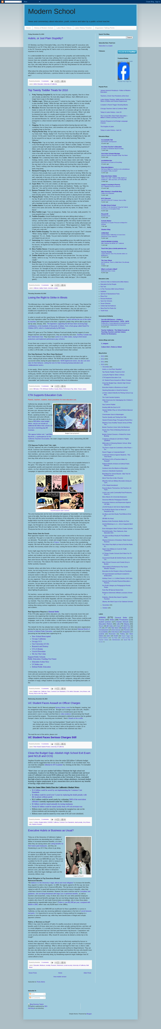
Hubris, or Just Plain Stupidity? (45, 38)
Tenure (80, 389)
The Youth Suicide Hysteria (111, 397)
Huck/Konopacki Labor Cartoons (60, 510)
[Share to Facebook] (62, 81)
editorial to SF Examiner (54, 765)
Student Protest (45, 746)
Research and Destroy (40, 646)
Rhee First (104, 296)
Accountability (103, 632)
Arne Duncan (116, 630)
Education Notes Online (109, 176)
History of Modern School (43, 28)
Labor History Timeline (83, 28)
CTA (41, 389)
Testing (122, 634)
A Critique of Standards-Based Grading (112, 148)
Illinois (61, 389)
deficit (35, 84)
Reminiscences (105, 215)
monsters (50, 288)
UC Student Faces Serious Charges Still (52, 737)
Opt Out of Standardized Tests (110, 294)
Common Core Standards (58, 691)
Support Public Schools (36, 657)
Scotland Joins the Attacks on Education (115, 468)
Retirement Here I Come (108, 271)
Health (116, 636)
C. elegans (104, 343)
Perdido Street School (108, 205)
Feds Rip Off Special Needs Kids (112, 590)
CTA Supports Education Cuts (45, 395)
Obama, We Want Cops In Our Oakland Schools (117, 601)
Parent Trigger (126, 636)
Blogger (89, 1014)
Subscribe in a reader (106, 46)
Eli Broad (45, 389)
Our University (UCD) (40, 644)
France (56, 542)
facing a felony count (62, 707)
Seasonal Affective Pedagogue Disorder (115, 500)
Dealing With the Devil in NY (111, 407)
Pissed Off (104, 214)
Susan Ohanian (106, 303)
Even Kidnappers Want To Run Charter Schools (117, 528)
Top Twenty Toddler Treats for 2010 (48, 90)
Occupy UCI (37, 641)
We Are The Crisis (39, 654)
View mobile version (59, 977)
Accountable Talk (107, 140)
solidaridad (105, 233)
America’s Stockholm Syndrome (112, 471)
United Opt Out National (108, 306)
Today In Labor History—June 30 (111, 112)
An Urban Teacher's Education (111, 147)
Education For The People (125, 61)
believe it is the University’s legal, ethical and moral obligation (52, 883)
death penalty (78, 822)
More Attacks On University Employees (114, 497)
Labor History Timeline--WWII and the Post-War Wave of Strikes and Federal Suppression (116, 100)
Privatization (123, 620)
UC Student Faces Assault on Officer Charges (54, 703)
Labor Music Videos (64, 28)
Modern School (51, 11)
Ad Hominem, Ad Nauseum (109, 141)
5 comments (45, 386)
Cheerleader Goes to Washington (113, 414)
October (105, 608)
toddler (56, 288)
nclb (89, 691)
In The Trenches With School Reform (112, 289)
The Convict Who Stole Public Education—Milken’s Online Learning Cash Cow (114, 116)
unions (84, 389)
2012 (103, 359)
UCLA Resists (37, 649)
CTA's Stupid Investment (110, 485)
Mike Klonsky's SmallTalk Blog (111, 191)
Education (40, 84)
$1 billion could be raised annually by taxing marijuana (52, 804)
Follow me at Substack (107, 193)
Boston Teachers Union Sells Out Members (116, 427)
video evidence (66, 714)
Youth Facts (104, 310)
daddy (41, 288)
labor (108, 636)
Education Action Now (40, 662)
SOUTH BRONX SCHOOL (109, 241)
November (106, 605)
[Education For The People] (124, 79)
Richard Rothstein (106, 298)
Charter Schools (122, 622)
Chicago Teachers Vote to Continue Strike (114, 108)
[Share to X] (60, 81)
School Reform (103, 637)
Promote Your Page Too (124, 81)
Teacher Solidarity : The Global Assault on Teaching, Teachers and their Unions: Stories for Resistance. (115, 332)
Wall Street (114, 628)
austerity (101, 634)
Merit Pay (127, 626)
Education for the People (108, 284)
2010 (103, 364)
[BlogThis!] (58, 81)
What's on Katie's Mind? (109, 269)
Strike (75, 389)
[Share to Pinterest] (65, 81)
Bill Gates (36, 389)
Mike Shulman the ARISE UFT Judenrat (112, 243)
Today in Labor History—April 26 (111, 130)
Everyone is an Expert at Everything (111, 162)
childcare (36, 288)
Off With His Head (108, 518)
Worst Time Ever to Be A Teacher (112, 478)
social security (68, 965)
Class (48, 691)
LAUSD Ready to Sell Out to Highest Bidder (116, 507)
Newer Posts (33, 973)
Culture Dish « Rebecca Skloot (111, 347)
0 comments (45, 81)
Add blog (31, 1008)
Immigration (126, 632)
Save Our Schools (106, 301)
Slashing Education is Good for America (115, 390)
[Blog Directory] (35, 1004)
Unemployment (104, 630)
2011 (103, 362)
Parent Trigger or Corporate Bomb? (113, 452)
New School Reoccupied (41, 636)
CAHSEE (50, 822)
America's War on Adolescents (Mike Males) (114, 282)
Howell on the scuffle (75, 718)
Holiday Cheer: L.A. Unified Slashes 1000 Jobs (117, 578)
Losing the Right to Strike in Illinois (47, 297)
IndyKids (103, 291)
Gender (101, 641)
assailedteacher (106, 160)
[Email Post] (51, 81)
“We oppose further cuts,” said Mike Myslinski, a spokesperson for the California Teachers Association (40, 436)
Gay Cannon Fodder (108, 404)
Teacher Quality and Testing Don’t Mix (114, 417)
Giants (45, 288)
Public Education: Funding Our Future (42, 659)
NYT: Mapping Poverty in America (110, 186)
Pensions (53, 965)
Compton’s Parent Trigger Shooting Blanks (114, 105)
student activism (105, 622)
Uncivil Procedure (38, 651)
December (106, 367)
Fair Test (103, 286)
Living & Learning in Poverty (110, 184)
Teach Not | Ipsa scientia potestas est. (114, 248)
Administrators (116, 639)
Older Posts (87, 973)
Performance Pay (68, 389)
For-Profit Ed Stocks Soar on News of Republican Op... (114, 510)
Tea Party (114, 637)
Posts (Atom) (41, 982)
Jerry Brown (83, 691)
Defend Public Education (41, 667)
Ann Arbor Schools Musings (110, 153)
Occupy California (39, 639)
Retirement (60, 965)
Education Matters (107, 167)
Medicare (42, 965)
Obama (126, 624)
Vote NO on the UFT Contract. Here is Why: (113, 200)
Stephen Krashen (37, 824)
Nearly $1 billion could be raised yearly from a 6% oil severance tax (57, 807)
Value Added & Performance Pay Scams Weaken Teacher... (115, 567)
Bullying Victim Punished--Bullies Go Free (115, 521)
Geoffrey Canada (53, 389)
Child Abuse (115, 632)
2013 (103, 356)
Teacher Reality (106, 252)
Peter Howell (37, 746)
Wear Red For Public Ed (108, 308)
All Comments (35, 998)
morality (48, 965)
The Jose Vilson (106, 260)
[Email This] (56, 81)
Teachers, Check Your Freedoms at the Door (115, 96)
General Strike (54, 612)
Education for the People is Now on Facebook (117, 571)
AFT (106, 628)
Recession (112, 634)
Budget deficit (43, 822)
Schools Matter (106, 221)
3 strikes (35, 822)
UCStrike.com (37, 664)
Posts (33, 994)
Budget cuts (36, 691)
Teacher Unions (103, 639)
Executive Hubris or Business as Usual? (51, 830)
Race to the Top (38, 693)
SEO (45, 1006)
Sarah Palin (127, 639)
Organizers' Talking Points (104, 28)
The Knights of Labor (107, 126)
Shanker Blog (105, 229)
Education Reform (105, 624)
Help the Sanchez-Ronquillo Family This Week (114, 155)
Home (28, 28)
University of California (50, 84)
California (43, 691)
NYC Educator (106, 198)
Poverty (31, 693)
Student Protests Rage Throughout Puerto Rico (117, 420)
